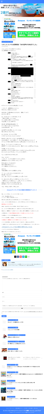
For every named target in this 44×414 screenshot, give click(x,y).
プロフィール (12, 408)
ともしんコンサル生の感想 (13, 329)
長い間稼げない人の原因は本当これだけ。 (17, 343)
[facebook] (18, 257)
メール (3, 296)
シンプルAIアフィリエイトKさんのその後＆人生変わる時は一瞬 (21, 382)
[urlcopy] (29, 257)
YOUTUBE (25, 408)
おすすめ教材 (30, 408)
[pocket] (21, 257)
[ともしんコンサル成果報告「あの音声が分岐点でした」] (23, 257)
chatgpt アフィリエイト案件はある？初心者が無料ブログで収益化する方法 (23, 366)
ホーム (7, 408)
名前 (3, 292)
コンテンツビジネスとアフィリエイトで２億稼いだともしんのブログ (22, 410)
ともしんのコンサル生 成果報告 (8, 269)
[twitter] (15, 257)
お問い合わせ (36, 408)
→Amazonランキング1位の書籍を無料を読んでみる (17, 227)
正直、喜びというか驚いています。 (15, 351)
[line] (26, 257)
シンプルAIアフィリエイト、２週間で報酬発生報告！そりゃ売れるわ (22, 398)
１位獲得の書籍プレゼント (19, 408)
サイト (3, 301)
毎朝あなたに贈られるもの (13, 337)
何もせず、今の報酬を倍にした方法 (15, 322)
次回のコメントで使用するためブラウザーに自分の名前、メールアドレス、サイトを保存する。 (19, 305)
